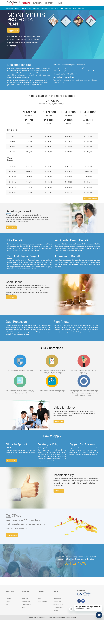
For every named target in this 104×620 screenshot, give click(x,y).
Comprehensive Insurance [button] (49, 8)
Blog (7, 604)
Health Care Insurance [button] (12, 8)
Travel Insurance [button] (65, 8)
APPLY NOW (11, 227)
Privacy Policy (57, 598)
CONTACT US (50, 3)
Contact (8, 601)
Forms (39, 598)
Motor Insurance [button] (78, 8)
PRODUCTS (26, 3)
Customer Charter (58, 604)
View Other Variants (90, 199)
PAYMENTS (37, 3)
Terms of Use (57, 601)
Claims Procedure (43, 601)
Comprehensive (26, 604)
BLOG (60, 3)
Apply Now (13, 30)
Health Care (25, 598)
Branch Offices (12, 535)
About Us (8, 598)
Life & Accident (26, 601)
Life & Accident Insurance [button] (30, 8)
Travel (23, 607)
